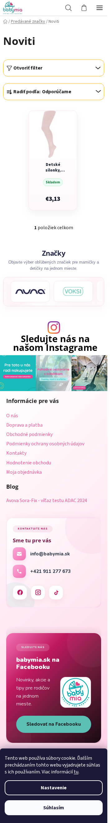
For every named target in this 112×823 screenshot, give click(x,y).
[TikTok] (56, 592)
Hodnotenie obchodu (28, 462)
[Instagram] (38, 592)
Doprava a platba (24, 425)
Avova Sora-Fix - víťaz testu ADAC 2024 (46, 501)
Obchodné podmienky (29, 434)
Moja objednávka (24, 472)
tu (76, 771)
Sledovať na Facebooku (53, 724)
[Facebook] (20, 592)
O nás (12, 415)
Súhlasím (53, 807)
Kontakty (16, 453)
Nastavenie (54, 787)
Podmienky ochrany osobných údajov (45, 443)
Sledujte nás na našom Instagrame (55, 343)
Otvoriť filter (27, 68)
